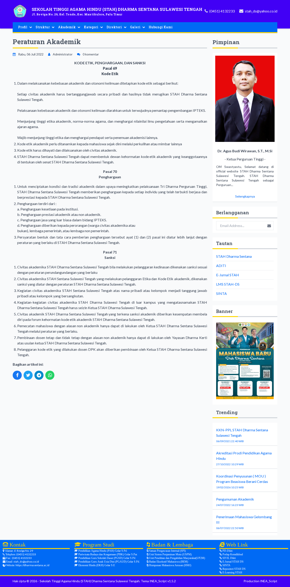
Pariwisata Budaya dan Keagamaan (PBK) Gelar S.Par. (108, 554)
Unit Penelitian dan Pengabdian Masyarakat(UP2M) (176, 558)
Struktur (43, 27)
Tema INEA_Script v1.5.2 (158, 581)
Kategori (91, 27)
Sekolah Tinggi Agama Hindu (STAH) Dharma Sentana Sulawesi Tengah (90, 581)
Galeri (135, 27)
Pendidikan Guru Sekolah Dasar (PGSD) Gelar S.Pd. (107, 558)
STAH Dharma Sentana (234, 256)
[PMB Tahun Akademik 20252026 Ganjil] (245, 361)
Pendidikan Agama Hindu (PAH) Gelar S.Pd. (102, 550)
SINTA (221, 293)
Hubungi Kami (161, 27)
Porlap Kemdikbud (232, 554)
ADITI (221, 265)
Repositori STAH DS (234, 569)
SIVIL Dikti (229, 558)
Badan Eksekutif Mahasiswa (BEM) (168, 561)
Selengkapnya (245, 196)
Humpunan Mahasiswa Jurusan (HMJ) (169, 565)
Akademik (67, 27)
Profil (22, 27)
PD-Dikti (227, 550)
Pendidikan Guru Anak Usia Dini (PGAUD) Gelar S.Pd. (109, 561)
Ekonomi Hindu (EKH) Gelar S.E (96, 565)
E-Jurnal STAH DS (233, 561)
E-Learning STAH (232, 572)
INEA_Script (268, 581)
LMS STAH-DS (227, 284)
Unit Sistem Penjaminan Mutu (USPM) (170, 554)
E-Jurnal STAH (227, 275)
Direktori (114, 27)
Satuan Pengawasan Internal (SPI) (167, 550)
